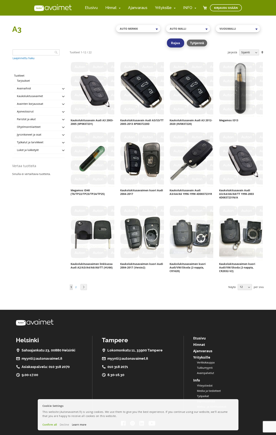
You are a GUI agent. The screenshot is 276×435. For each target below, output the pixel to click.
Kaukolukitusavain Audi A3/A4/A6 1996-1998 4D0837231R (191, 192)
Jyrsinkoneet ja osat (29, 134)
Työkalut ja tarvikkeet (30, 142)
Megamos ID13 (228, 120)
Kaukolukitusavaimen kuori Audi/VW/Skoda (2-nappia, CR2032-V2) (237, 267)
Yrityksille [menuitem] (163, 7)
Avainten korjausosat (30, 104)
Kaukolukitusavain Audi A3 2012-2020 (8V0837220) (191, 122)
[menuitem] (119, 8)
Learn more (79, 424)
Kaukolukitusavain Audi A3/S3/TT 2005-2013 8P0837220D (142, 122)
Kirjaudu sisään (226, 8)
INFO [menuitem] (187, 7)
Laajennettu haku (24, 58)
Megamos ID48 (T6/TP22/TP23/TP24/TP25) (88, 192)
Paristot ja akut (26, 119)
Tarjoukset (23, 80)
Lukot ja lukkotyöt (28, 150)
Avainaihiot (24, 88)
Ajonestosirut (25, 111)
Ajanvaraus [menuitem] (137, 7)
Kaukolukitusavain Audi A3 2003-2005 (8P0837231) (92, 122)
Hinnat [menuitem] (111, 7)
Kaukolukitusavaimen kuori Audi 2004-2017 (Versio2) (141, 265)
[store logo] (53, 8)
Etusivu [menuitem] (91, 7)
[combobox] (138, 28)
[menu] (140, 8)
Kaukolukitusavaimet (30, 96)
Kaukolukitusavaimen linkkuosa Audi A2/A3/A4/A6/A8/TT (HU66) (92, 265)
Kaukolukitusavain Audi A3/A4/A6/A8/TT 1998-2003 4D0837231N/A (236, 193)
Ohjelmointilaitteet (29, 127)
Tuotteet (19, 75)
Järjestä (232, 52)
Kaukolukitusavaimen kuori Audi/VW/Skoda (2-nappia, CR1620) (188, 267)
